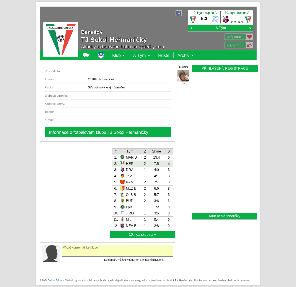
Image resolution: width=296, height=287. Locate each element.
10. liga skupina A (204, 13)
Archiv (187, 55)
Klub (120, 55)
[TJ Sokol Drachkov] (225, 22)
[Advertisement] (224, 141)
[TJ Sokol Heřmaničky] (193, 22)
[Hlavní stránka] (86, 55)
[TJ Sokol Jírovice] (215, 22)
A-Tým (221, 28)
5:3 (204, 18)
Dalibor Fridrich (56, 280)
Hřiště (163, 55)
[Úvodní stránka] (101, 55)
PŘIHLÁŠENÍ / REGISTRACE (225, 68)
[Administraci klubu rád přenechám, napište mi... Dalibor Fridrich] (183, 75)
